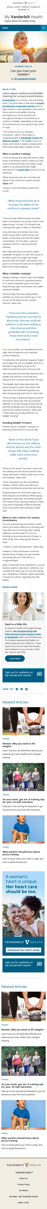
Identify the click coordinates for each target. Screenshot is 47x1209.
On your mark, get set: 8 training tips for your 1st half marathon (23, 801)
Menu (5, 28)
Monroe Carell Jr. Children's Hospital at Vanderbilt (25, 8)
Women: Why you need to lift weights (19, 745)
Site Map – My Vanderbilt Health (23, 1196)
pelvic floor (24, 169)
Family (6, 847)
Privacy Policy (23, 1184)
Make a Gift (23, 1202)
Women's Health (23, 66)
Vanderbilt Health (23, 1172)
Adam (5, 183)
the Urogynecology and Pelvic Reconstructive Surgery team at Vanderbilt (23, 634)
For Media (23, 1190)
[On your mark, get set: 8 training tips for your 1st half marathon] (23, 777)
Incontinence (9, 100)
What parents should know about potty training (21, 853)
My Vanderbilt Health (25, 78)
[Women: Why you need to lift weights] (23, 721)
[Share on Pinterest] (26, 688)
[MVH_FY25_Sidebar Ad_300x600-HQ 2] (23, 913)
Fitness (6, 738)
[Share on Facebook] (17, 688)
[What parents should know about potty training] (23, 829)
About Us (23, 1178)
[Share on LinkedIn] (22, 688)
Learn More (14, 658)
